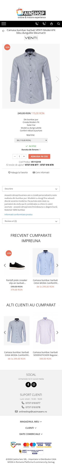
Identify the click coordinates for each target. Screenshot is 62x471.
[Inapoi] (2, 31)
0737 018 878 (32, 407)
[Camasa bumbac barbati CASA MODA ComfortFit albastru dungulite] (16, 330)
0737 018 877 (32, 402)
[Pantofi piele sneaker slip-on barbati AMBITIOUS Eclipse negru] (16, 262)
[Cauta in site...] (58, 24)
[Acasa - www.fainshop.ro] (31, 13)
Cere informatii (42, 172)
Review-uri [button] (11, 221)
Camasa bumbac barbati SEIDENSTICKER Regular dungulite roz (45, 354)
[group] (31, 76)
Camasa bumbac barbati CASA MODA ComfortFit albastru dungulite (16, 354)
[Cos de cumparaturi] (51, 24)
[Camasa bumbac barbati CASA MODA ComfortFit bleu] (45, 262)
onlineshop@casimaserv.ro (32, 411)
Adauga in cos (39, 156)
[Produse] (4, 24)
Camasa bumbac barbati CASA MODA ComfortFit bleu (45, 281)
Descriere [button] (9, 188)
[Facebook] (28, 384)
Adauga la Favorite (19, 172)
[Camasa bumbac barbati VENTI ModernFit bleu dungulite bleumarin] (31, 76)
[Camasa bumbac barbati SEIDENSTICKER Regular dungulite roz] (45, 330)
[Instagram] (34, 384)
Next (57, 79)
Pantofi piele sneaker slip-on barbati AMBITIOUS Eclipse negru (16, 281)
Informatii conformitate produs (19, 214)
